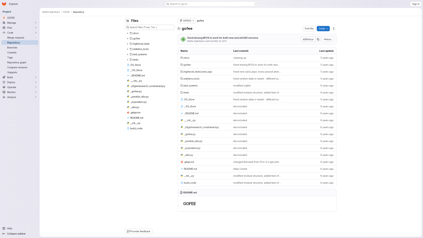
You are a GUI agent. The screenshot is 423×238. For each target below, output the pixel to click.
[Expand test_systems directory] (128, 54)
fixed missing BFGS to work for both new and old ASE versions (222, 37)
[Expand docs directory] (128, 33)
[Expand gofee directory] (128, 38)
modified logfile (242, 85)
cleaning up (239, 57)
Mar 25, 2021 (220, 41)
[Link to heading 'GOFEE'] (198, 203)
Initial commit (240, 168)
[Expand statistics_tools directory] (128, 49)
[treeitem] (150, 33)
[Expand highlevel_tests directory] (128, 44)
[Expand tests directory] (128, 60)
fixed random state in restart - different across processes (257, 78)
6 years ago (327, 85)
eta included (240, 106)
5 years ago (327, 57)
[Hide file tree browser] (127, 20)
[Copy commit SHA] (318, 39)
